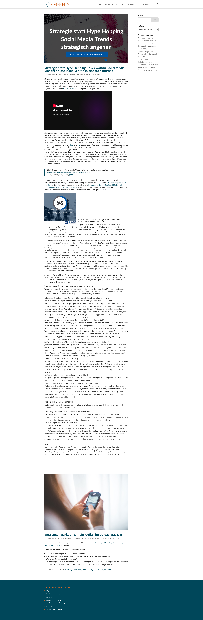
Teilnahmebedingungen (54, 609)
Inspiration (96, 538)
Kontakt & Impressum (146, 4)
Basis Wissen (67, 538)
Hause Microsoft (69, 88)
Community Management (82, 538)
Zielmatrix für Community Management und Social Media (148, 69)
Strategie (87, 74)
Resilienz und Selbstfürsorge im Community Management (148, 62)
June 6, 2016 (74, 175)
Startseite (49, 606)
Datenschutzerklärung (57, 603)
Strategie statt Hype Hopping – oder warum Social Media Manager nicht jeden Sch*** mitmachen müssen (84, 69)
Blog (123, 4)
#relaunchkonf (63, 172)
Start (100, 4)
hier (71, 145)
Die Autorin (132, 4)
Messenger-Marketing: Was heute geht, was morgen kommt (88, 569)
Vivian (49, 74)
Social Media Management (73, 74)
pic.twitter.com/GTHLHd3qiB (80, 172)
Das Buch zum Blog (112, 4)
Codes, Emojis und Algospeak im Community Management (148, 54)
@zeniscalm (51, 172)
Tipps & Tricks (96, 74)
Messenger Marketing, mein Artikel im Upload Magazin (83, 535)
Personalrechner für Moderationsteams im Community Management (148, 40)
